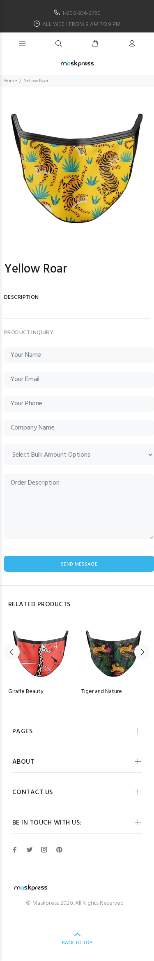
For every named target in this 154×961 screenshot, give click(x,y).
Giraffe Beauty (26, 691)
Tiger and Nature (101, 691)
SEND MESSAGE (79, 564)
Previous (12, 652)
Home (10, 81)
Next (142, 652)
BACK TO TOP (77, 943)
